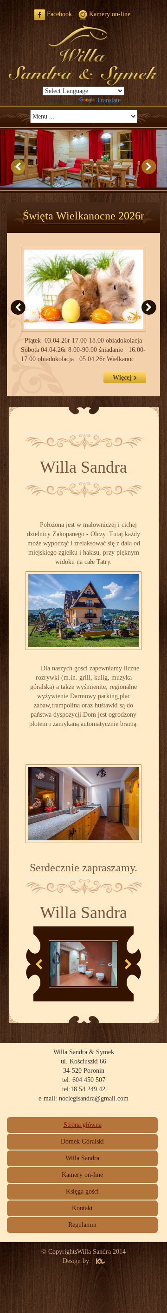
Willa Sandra (82, 1158)
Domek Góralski (82, 1141)
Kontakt (82, 1208)
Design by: (77, 1260)
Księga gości (82, 1191)
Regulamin (82, 1224)
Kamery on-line (108, 14)
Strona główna (83, 1124)
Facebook (58, 14)
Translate (108, 100)
